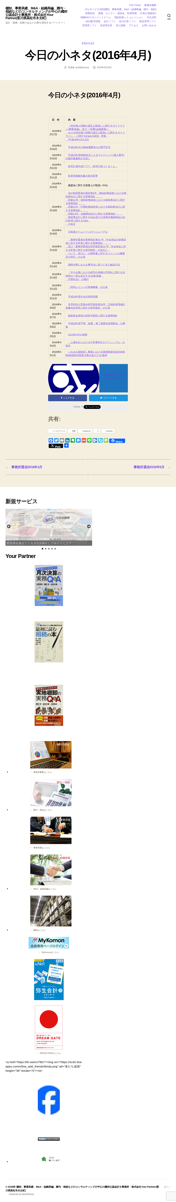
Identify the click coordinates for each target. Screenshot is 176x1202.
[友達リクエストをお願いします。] (49, 1100)
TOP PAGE (135, 5)
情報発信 (90, 13)
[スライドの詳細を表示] (49, 527)
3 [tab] (49, 548)
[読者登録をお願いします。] (51, 1159)
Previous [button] (9, 527)
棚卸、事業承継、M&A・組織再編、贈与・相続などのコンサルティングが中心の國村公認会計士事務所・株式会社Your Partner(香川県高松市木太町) (36, 13)
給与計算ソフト (127, 21)
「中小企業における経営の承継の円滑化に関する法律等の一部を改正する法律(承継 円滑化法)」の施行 (95, 276)
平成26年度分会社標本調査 (83, 296)
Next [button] (89, 527)
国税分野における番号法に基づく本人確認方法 (94, 264)
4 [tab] (52, 548)
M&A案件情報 (93, 21)
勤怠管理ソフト (147, 21)
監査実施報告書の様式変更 (83, 176)
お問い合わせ (149, 25)
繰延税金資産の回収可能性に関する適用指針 (93, 315)
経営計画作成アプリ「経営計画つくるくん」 (93, 166)
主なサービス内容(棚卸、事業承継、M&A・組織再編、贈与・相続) (120, 9)
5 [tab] (55, 548)
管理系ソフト (89, 25)
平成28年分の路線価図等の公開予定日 (89, 147)
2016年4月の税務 (77, 334)
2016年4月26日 (104, 67)
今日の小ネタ (88, 43)
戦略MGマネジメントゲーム (96, 17)
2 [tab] (45, 548)
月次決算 (151, 17)
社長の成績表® (148, 13)
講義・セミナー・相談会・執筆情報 (117, 13)
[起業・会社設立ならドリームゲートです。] (49, 1028)
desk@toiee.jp (82, 67)
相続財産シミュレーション (128, 17)
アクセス (133, 25)
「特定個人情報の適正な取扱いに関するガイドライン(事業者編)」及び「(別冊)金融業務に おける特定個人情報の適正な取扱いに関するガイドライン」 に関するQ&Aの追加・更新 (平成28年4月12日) (95, 132)
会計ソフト (110, 21)
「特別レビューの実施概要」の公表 (88, 287)
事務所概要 (150, 5)
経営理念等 (106, 25)
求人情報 (120, 25)
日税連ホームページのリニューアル (88, 232)
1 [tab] (42, 548)
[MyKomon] (49, 943)
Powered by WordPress (21, 1194)
